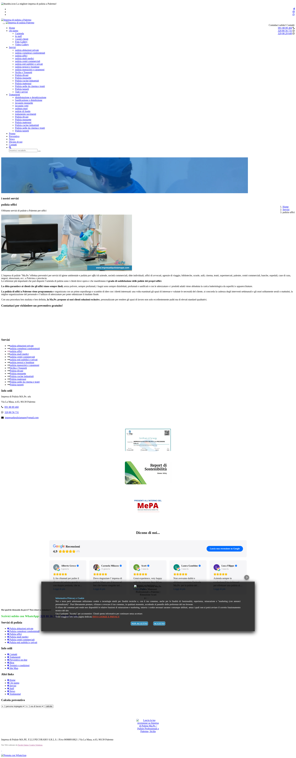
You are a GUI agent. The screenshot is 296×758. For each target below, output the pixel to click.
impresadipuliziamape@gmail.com (22, 417)
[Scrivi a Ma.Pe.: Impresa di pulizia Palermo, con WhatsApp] (294, 14)
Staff (11, 688)
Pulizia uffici (15, 634)
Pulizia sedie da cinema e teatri (30, 86)
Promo (12, 133)
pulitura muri (21, 108)
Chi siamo (14, 683)
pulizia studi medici (24, 58)
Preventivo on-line (18, 660)
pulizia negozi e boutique (27, 66)
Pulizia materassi (23, 83)
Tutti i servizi (21, 92)
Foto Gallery (21, 41)
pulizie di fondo (22, 111)
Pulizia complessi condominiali (24, 631)
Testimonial (15, 694)
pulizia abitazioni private (27, 50)
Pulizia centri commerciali (22, 639)
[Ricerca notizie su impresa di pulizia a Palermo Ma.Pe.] (10, 147)
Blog (11, 662)
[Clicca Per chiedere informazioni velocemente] (13, 755)
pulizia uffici (21, 55)
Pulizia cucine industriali (27, 80)
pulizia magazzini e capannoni (29, 69)
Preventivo (14, 136)
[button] (49, 577)
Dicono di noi (15, 142)
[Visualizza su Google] (56, 567)
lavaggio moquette (24, 103)
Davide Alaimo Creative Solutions (30, 745)
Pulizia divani (21, 75)
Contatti (13, 144)
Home (12, 28)
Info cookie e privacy (105, 617)
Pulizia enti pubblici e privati (23, 642)
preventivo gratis (11, 156)
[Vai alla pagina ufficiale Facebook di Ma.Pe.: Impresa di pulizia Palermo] (294, 9)
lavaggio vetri (21, 105)
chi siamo (13, 30)
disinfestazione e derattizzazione (30, 97)
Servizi (12, 47)
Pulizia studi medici (18, 637)
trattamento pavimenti (25, 114)
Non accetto (139, 623)
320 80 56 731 (285, 30)
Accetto (159, 623)
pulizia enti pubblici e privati (29, 64)
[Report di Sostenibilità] (148, 483)
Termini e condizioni (19, 665)
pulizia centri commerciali (27, 61)
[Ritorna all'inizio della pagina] (1, 750)
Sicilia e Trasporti (23, 72)
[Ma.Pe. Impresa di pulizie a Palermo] (16, 20)
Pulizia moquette (23, 78)
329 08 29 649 (285, 33)
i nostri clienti (21, 39)
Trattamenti (14, 94)
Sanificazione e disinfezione (28, 100)
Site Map (13, 668)
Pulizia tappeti (22, 89)
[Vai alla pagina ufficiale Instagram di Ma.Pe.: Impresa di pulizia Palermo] (294, 12)
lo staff (18, 36)
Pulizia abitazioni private (21, 628)
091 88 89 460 (285, 28)
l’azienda (19, 33)
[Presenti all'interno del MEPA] (148, 517)
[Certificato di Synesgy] (148, 450)
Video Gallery (22, 44)
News (12, 139)
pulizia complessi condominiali (30, 53)
